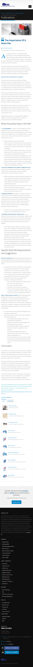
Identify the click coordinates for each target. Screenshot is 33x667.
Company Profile (5, 602)
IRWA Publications (20, 13)
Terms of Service (6, 611)
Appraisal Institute (6, 616)
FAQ (3, 592)
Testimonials (5, 607)
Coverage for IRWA (13, 422)
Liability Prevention (10, 13)
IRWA (3, 621)
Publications (5, 583)
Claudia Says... (5, 568)
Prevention (10, 401)
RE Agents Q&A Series (7, 570)
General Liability (11, 460)
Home (2, 13)
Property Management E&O (8, 546)
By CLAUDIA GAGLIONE (7, 48)
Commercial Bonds (12, 467)
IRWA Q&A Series (13, 414)
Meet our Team (5, 604)
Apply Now (16, 502)
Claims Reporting (6, 589)
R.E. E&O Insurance (12, 437)
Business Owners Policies (8, 550)
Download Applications (7, 596)
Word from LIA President (7, 594)
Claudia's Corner (6, 565)
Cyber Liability (11, 475)
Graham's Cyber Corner (7, 574)
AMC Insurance (11, 445)
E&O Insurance (11, 430)
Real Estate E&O (5, 544)
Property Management (13, 452)
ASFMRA (4, 618)
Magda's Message (6, 572)
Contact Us (4, 609)
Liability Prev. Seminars (7, 581)
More (3, 401)
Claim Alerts (4, 563)
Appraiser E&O (5, 542)
